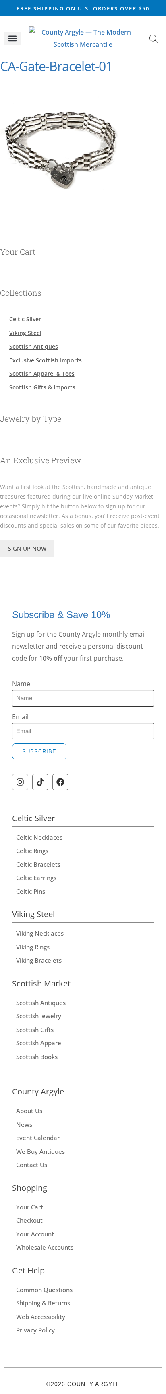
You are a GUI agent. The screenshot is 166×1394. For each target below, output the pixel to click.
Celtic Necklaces (39, 837)
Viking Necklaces (40, 933)
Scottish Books (37, 1057)
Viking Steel (25, 333)
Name (21, 683)
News (24, 1124)
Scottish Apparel (39, 1043)
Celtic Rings (32, 851)
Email (20, 716)
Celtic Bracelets (38, 864)
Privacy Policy (35, 1330)
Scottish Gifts (35, 1030)
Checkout (29, 1220)
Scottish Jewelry (38, 1016)
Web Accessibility (40, 1317)
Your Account (35, 1234)
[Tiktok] (40, 782)
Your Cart (29, 1207)
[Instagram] (20, 782)
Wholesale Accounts (44, 1247)
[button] (12, 38)
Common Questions (44, 1290)
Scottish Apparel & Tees (42, 373)
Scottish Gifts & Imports (42, 387)
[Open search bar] (153, 38)
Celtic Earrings (36, 878)
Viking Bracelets (39, 960)
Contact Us (31, 1165)
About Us (29, 1111)
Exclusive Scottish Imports (45, 360)
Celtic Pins (30, 891)
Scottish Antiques (33, 346)
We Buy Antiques (40, 1151)
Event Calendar (38, 1138)
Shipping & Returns (43, 1303)
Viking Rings (33, 947)
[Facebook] (60, 782)
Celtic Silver (25, 319)
